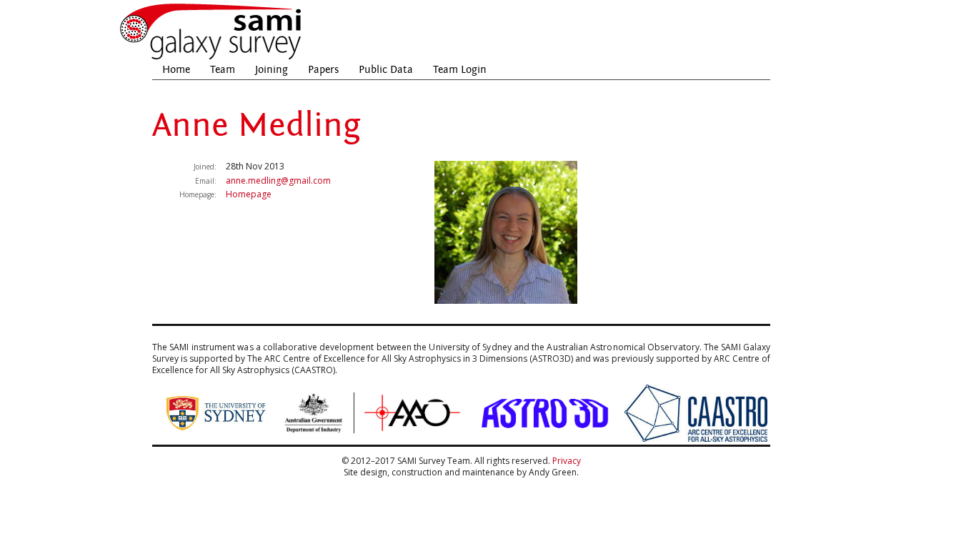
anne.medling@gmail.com (278, 180)
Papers (323, 70)
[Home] (211, 57)
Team (222, 70)
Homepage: (197, 194)
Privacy (566, 461)
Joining (271, 70)
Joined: (205, 167)
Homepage (249, 194)
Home (176, 70)
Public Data (386, 70)
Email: (205, 181)
